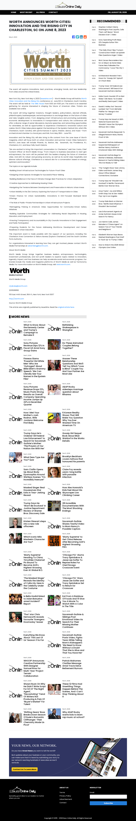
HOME (13, 12)
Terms (62, 792)
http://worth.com (16, 299)
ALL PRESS (40, 12)
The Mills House (37, 103)
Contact (63, 802)
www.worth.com (63, 264)
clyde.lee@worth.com (18, 286)
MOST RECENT (26, 12)
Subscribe (108, 803)
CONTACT (53, 12)
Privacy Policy (65, 796)
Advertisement (66, 799)
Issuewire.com (46, 98)
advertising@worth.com (38, 246)
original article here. (66, 307)
